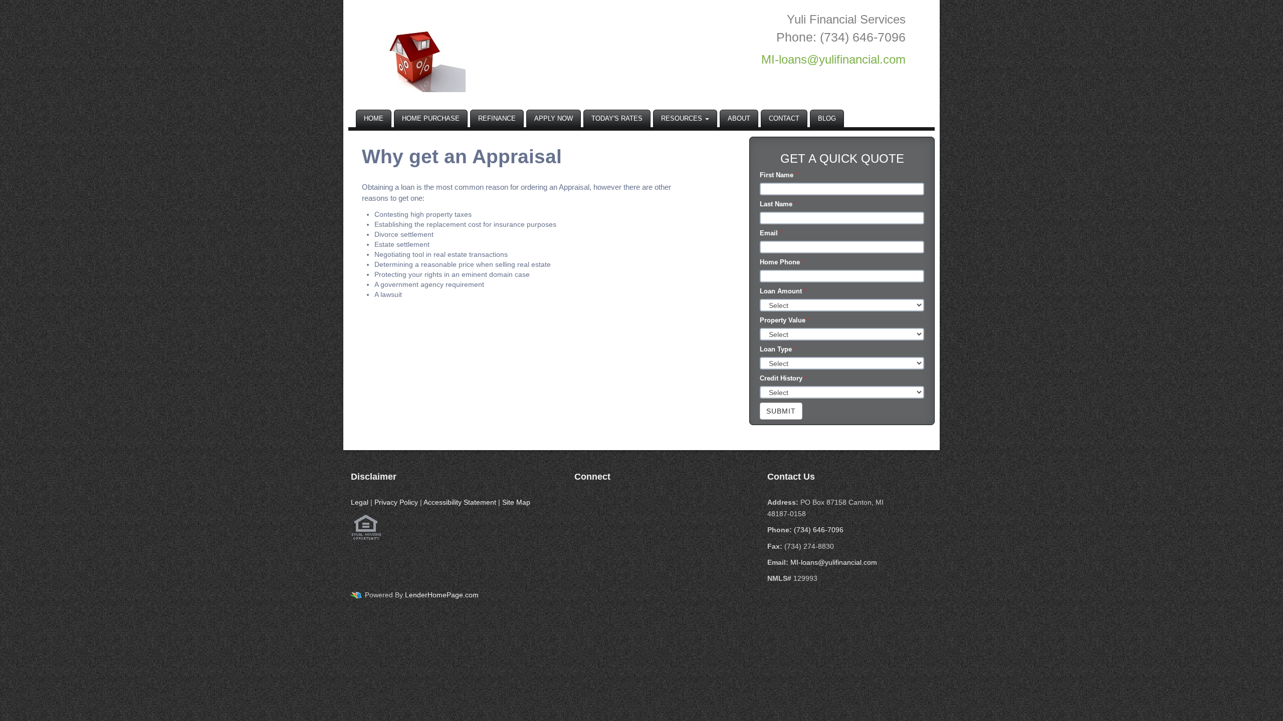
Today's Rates (617, 118)
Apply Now (553, 118)
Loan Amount (783, 291)
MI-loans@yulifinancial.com (833, 562)
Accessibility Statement (459, 502)
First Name (779, 175)
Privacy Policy (396, 502)
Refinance (497, 118)
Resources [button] (682, 118)
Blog (827, 118)
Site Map (516, 502)
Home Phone (782, 262)
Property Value (785, 320)
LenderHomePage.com (442, 595)
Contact (784, 118)
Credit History (783, 378)
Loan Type (778, 349)
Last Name (778, 204)
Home (373, 118)
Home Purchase (431, 118)
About (739, 118)
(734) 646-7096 (818, 530)
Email (771, 233)
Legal (359, 502)
